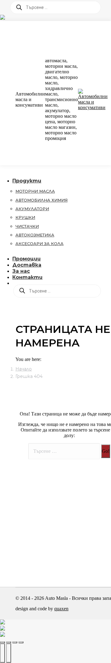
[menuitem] (30, 181)
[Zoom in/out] (20, 642)
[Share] (8, 642)
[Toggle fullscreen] (14, 642)
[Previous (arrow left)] (2, 653)
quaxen (61, 608)
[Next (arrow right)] (8, 653)
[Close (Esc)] (2, 642)
